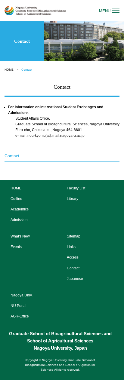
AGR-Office (20, 316)
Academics (20, 209)
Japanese (75, 279)
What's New (20, 236)
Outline (16, 199)
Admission (19, 220)
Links (71, 247)
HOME (9, 69)
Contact (73, 268)
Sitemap (73, 236)
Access (73, 257)
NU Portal (18, 306)
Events (16, 247)
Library (72, 199)
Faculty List (76, 188)
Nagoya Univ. (22, 295)
